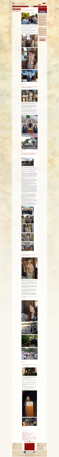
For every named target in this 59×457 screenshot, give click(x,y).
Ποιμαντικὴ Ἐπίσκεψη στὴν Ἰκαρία (25, 435)
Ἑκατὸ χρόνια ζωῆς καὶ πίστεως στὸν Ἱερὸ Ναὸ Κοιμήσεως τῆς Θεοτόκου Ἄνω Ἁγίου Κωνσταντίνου (42, 33)
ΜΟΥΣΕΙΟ (24, 6)
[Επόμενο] (33, 441)
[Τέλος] (34, 441)
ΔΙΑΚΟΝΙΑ (27, 6)
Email (25, 361)
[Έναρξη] (24, 441)
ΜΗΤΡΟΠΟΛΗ (16, 6)
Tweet (22, 151)
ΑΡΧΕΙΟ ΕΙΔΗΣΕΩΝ (31, 6)
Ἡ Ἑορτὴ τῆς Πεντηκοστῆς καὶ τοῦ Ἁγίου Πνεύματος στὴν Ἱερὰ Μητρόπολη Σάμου (29, 255)
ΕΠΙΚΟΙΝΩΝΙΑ (41, 6)
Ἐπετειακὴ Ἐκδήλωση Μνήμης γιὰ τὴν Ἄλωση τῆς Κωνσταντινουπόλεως (29, 365)
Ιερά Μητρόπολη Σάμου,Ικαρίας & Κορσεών (28, 455)
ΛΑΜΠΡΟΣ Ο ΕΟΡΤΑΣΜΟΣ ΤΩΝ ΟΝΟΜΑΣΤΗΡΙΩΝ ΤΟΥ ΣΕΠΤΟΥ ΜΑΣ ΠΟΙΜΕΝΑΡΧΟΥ (29, 87)
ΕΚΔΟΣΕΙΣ (35, 6)
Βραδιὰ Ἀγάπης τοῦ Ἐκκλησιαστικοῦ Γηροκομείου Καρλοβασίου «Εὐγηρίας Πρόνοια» (42, 30)
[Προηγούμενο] (25, 441)
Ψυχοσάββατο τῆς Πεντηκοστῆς (25, 432)
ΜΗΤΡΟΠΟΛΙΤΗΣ (20, 6)
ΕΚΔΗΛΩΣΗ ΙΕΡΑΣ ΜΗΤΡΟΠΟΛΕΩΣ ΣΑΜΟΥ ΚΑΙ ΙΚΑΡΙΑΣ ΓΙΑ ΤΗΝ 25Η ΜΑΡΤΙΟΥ (42, 18)
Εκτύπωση (23, 361)
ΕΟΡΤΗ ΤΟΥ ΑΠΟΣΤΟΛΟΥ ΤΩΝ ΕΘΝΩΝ (27, 10)
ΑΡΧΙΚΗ (13, 6)
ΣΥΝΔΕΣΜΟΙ (38, 6)
